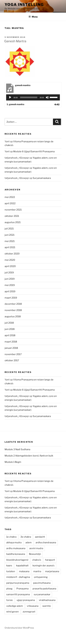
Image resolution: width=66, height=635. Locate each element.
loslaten (10, 571)
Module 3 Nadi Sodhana (17, 449)
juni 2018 (10, 329)
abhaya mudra (13, 542)
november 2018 (13, 310)
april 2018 (10, 335)
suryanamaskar (42, 594)
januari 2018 (11, 348)
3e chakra (25, 536)
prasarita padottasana (44, 588)
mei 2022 (10, 197)
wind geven (12, 611)
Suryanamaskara (42, 178)
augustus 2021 (13, 222)
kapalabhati (22, 565)
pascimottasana (41, 583)
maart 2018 (11, 341)
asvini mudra (36, 548)
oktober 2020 (12, 253)
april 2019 (10, 291)
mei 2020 (10, 260)
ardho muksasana (15, 548)
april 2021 (10, 247)
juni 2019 (10, 278)
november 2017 (13, 354)
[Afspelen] (10, 97)
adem (28, 542)
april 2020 (10, 266)
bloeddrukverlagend (17, 559)
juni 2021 (9, 235)
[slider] (54, 97)
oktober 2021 (12, 216)
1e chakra (11, 536)
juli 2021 (9, 228)
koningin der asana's (43, 565)
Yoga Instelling (24, 4)
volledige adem (14, 606)
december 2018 (13, 304)
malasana (24, 571)
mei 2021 (10, 241)
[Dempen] (47, 97)
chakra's (36, 559)
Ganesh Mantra (15, 41)
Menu (35, 16)
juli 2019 (9, 272)
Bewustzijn (35, 554)
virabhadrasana (47, 600)
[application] (33, 97)
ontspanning (41, 577)
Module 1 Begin (13, 462)
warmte (46, 606)
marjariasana (52, 571)
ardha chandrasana (46, 542)
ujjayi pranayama (26, 600)
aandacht (40, 536)
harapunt (50, 559)
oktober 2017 (12, 360)
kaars (9, 565)
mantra (37, 571)
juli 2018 (9, 322)
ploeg (9, 588)
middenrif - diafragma (18, 577)
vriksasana (32, 606)
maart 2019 (11, 297)
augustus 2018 (13, 316)
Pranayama (22, 588)
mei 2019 (10, 285)
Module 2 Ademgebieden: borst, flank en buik (29, 455)
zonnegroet (29, 611)
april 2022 (10, 203)
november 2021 (13, 209)
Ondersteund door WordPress (19, 627)
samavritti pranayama (18, 594)
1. (15, 104)
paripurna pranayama (17, 583)
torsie (9, 600)
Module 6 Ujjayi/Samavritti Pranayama (34, 151)
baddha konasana (15, 554)
